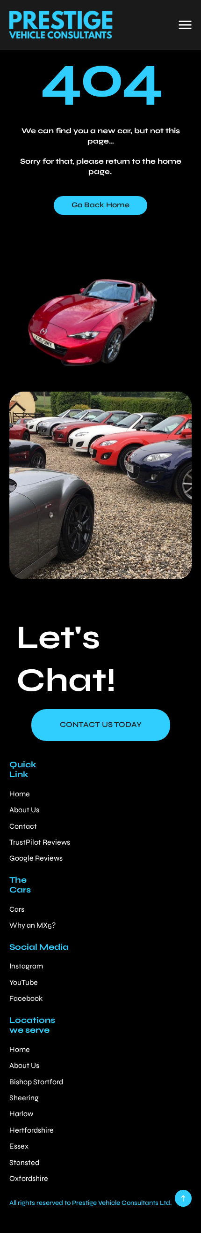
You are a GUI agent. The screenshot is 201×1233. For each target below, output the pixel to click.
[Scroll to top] (183, 1198)
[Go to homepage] (60, 25)
